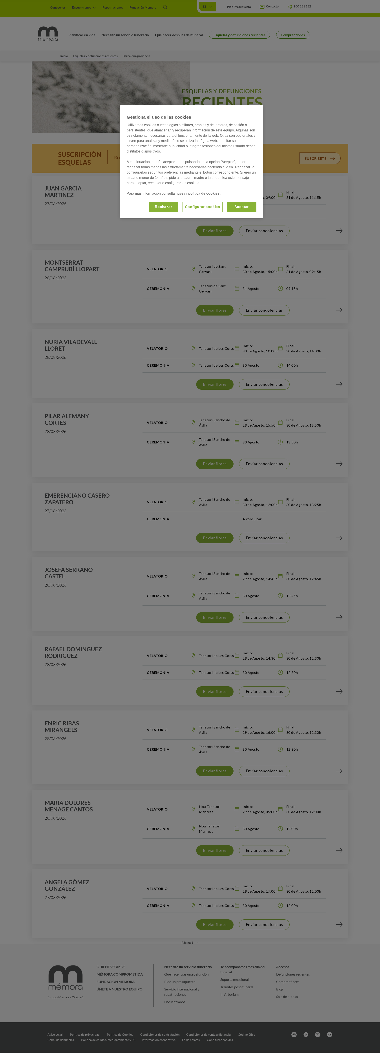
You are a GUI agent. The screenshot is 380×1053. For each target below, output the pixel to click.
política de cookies (204, 193)
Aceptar (241, 207)
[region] (191, 161)
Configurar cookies (202, 207)
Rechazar (163, 207)
